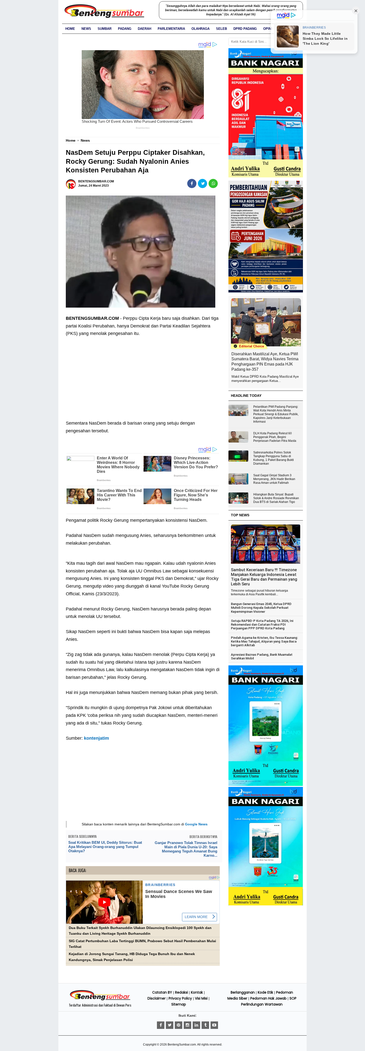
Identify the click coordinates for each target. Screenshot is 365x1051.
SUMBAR (104, 29)
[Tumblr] (205, 1025)
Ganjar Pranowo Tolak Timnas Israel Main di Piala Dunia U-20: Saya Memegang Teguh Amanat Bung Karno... (186, 849)
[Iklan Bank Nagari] (265, 785)
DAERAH (144, 29)
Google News (196, 824)
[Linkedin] (196, 1025)
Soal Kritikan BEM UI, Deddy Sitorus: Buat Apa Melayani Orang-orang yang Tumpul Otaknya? (105, 846)
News (86, 29)
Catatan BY (162, 992)
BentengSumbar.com (182, 1044)
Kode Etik (265, 992)
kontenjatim (96, 738)
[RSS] (214, 1025)
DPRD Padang (245, 29)
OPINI (267, 29)
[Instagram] (187, 1025)
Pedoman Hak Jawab (268, 998)
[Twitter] (169, 1025)
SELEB (221, 29)
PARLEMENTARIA (171, 29)
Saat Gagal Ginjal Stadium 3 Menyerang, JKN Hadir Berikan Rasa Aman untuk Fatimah (274, 479)
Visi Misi (201, 998)
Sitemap (178, 1004)
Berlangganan (243, 992)
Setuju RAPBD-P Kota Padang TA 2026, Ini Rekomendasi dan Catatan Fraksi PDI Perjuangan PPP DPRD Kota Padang (262, 624)
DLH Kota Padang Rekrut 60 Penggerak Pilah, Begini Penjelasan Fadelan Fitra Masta (274, 437)
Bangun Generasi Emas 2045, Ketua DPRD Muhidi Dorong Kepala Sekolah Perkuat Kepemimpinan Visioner (261, 607)
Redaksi (181, 992)
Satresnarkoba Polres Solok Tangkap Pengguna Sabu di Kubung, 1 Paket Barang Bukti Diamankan (273, 458)
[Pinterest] (178, 1025)
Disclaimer (156, 998)
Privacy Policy (180, 998)
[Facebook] (160, 1025)
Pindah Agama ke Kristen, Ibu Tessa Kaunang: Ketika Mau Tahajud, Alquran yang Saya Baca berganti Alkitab (264, 641)
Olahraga (200, 29)
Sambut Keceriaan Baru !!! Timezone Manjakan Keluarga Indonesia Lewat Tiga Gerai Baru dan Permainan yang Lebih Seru (264, 576)
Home (70, 29)
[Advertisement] (143, 374)
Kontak (197, 992)
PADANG (124, 29)
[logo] (100, 999)
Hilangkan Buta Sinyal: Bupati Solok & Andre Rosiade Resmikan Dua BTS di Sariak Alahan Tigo (276, 498)
